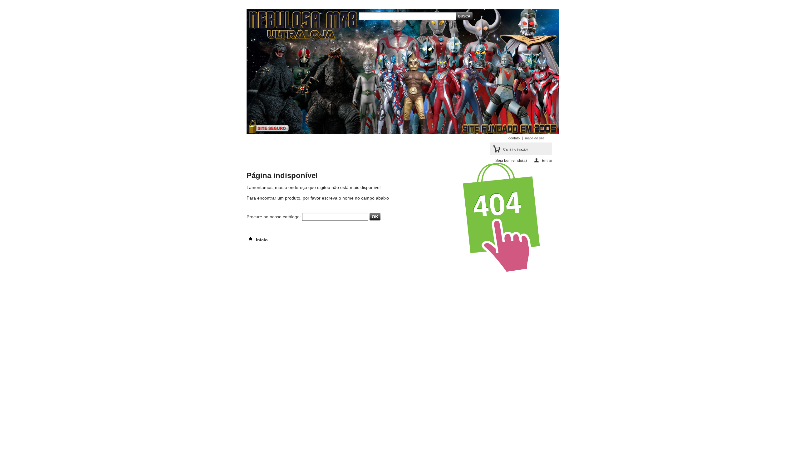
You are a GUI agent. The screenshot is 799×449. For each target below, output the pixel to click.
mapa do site (534, 138)
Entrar (547, 160)
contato (514, 138)
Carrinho (515, 149)
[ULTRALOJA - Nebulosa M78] (403, 72)
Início (261, 239)
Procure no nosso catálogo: (274, 216)
